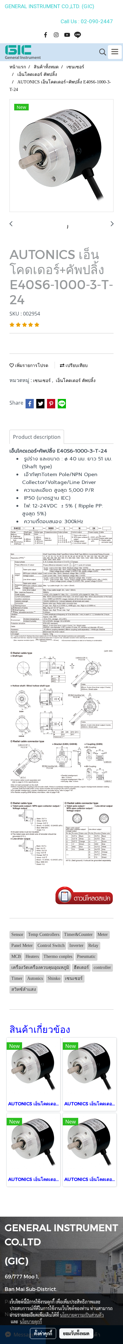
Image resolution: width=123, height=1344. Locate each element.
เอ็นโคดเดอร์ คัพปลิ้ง (76, 380)
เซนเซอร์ (42, 380)
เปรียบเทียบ (76, 365)
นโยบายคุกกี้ (31, 1321)
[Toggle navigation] (115, 52)
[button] (100, 52)
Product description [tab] (37, 436)
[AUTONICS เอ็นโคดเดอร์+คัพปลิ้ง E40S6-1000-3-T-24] (61, 155)
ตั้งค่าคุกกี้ (43, 1333)
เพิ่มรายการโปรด (31, 365)
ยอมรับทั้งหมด (76, 1333)
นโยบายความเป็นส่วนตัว (82, 1315)
